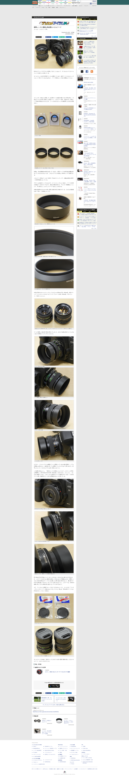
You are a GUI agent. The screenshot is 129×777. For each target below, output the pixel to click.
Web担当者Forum (36, 748)
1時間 (79, 19)
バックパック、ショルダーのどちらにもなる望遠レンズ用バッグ (90, 138)
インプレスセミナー (48, 752)
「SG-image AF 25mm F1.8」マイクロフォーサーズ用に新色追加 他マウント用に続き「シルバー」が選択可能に (88, 28)
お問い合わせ (45, 768)
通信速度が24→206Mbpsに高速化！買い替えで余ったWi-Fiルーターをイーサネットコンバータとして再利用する (88, 223)
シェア (49, 693)
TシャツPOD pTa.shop (87, 757)
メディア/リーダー (66, 5)
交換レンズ (40, 5)
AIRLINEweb (73, 746)
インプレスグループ (82, 768)
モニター (80, 5)
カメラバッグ (59, 5)
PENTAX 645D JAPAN (88, 82)
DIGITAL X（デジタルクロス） (50, 754)
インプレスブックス (48, 759)
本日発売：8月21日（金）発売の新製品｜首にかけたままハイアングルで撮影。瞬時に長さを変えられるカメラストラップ (87, 22)
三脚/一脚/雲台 (74, 5)
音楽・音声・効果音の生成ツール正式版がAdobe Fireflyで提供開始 (90, 144)
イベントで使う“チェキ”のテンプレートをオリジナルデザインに (90, 190)
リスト (43, 693)
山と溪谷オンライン (63, 756)
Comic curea (85, 748)
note (62, 693)
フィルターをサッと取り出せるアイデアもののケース (61, 699)
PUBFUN (83, 752)
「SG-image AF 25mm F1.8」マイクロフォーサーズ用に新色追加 (90, 154)
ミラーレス (35, 5)
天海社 (84, 746)
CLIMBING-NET (62, 758)
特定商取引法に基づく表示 (92, 768)
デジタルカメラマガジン (37, 760)
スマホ (43, 7)
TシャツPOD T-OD (63, 750)
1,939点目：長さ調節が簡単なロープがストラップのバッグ (90, 201)
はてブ (56, 693)
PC (33, 7)
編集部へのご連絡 (60, 768)
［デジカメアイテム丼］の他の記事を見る (54, 704)
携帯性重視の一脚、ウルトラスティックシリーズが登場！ (46, 699)
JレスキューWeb (74, 752)
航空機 (53, 7)
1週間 (89, 19)
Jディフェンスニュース (75, 748)
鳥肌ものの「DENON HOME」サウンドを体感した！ (89, 52)
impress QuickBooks (86, 750)
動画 (57, 7)
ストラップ (38, 7)
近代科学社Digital (62, 761)
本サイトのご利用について (36, 768)
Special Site (83, 38)
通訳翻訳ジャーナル (74, 750)
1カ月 (95, 19)
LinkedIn (69, 693)
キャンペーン (62, 7)
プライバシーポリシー (69, 768)
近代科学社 (60, 760)
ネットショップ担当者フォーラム (51, 748)
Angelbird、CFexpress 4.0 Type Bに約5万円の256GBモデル (90, 115)
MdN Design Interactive (75, 760)
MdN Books (73, 758)
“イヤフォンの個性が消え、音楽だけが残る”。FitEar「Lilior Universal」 (89, 43)
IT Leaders (35, 752)
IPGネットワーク (85, 756)
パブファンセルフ (86, 754)
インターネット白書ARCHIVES (39, 764)
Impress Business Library (49, 750)
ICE (82, 744)
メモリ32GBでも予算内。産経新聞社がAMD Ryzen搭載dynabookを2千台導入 (90, 61)
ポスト (39, 693)
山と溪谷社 (60, 754)
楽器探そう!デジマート (63, 748)
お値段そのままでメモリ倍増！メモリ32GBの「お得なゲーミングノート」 (90, 48)
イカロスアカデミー (74, 754)
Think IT (34, 746)
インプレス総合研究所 (37, 750)
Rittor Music (60, 744)
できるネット (35, 762)
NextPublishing (47, 761)
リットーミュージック (63, 746)
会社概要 (76, 768)
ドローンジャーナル (37, 754)
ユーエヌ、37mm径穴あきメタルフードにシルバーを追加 (47, 732)
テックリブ (72, 762)
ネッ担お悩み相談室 (37, 756)
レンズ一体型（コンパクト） (49, 5)
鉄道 (49, 7)
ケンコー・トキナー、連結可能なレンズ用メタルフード (68, 722)
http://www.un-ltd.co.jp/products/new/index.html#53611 (46, 711)
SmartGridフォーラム (48, 746)
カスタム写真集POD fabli (88, 759)
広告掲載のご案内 (52, 768)
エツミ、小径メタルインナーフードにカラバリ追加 (57, 671)
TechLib (72, 763)
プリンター (86, 5)
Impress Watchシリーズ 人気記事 (87, 209)
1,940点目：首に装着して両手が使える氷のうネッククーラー (90, 89)
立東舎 (60, 752)
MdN (71, 756)
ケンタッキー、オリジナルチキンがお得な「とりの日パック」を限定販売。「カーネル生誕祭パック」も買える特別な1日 (87, 217)
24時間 (84, 19)
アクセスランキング (84, 17)
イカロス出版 (72, 744)
